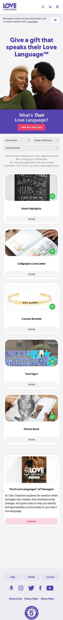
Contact (50, 577)
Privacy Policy (31, 598)
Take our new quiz (31, 127)
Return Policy (47, 598)
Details (31, 219)
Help (12, 577)
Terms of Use (15, 598)
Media (31, 577)
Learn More (32, 21)
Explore (31, 521)
